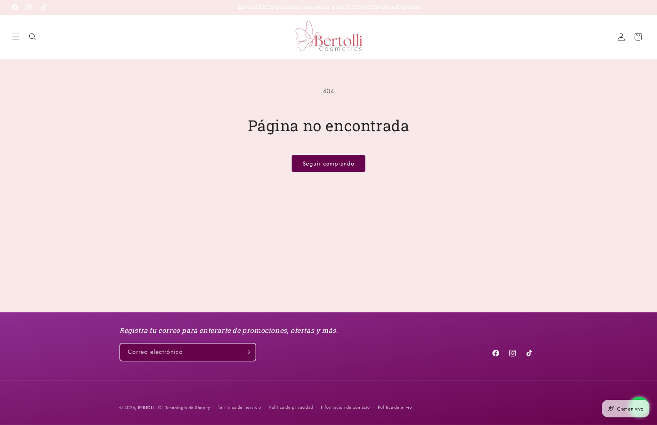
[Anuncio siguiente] (452, 7)
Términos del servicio (239, 407)
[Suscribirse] (247, 352)
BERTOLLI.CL (151, 407)
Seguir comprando (328, 163)
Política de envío (395, 407)
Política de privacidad (291, 407)
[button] (16, 37)
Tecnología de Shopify (187, 407)
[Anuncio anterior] (204, 7)
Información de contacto (345, 407)
